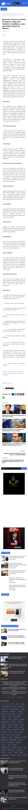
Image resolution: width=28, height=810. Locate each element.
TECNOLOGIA (19, 750)
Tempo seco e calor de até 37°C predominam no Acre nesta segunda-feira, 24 (17, 579)
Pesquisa (3, 745)
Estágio (3, 729)
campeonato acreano (14, 709)
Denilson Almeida (17, 716)
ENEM (16, 727)
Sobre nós (7, 697)
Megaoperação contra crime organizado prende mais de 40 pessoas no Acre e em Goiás (18, 565)
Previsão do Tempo (6, 747)
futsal (16, 732)
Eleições (22, 724)
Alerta (12, 704)
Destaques (8, 13)
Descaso (9, 719)
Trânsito (9, 752)
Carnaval (23, 709)
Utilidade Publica (5, 755)
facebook (24, 468)
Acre (3, 704)
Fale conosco (19, 697)
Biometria (14, 706)
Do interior (20, 722)
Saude (20, 747)
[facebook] (12, 806)
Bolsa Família (4, 709)
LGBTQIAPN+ (16, 737)
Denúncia (3, 719)
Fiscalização (4, 732)
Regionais (14, 747)
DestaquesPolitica (5, 722)
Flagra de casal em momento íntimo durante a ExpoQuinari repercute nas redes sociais (17, 587)
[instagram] (15, 806)
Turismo (15, 752)
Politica (13, 13)
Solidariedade (11, 750)
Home (3, 13)
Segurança (4, 750)
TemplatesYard (12, 808)
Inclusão (17, 734)
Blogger (24, 808)
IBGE (13, 734)
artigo (23, 704)
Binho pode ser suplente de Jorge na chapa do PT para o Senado (13, 416)
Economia (4, 724)
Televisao (4, 752)
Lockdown (24, 737)
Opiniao (3, 742)
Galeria (20, 732)
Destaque (16, 719)
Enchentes (10, 727)
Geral (3, 734)
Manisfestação (5, 739)
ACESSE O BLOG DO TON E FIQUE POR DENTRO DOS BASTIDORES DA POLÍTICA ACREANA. (13, 373)
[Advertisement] (14, 511)
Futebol (10, 732)
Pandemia (18, 742)
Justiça (10, 737)
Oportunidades (10, 742)
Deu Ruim (13, 722)
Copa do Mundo (11, 714)
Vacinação (13, 755)
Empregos (4, 727)
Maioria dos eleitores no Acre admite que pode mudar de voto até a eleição (13, 430)
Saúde (25, 747)
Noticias (20, 739)
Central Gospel (5, 711)
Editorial (9, 724)
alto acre (17, 704)
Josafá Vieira (4, 737)
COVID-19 (4, 716)
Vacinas (19, 755)
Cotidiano (20, 714)
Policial (9, 745)
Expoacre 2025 (16, 729)
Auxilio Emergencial (6, 706)
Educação (16, 724)
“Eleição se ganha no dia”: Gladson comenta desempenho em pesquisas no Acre (13, 444)
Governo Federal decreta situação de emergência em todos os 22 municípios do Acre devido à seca (17, 784)
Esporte (21, 727)
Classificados (13, 711)
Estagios (8, 729)
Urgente (21, 752)
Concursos (4, 714)
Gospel (7, 734)
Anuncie (13, 697)
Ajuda (7, 704)
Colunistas (20, 711)
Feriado (22, 729)
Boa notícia (20, 706)
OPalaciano (9, 383)
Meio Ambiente (13, 739)
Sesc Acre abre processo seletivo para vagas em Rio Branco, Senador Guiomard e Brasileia (17, 777)
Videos (24, 755)
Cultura (9, 716)
